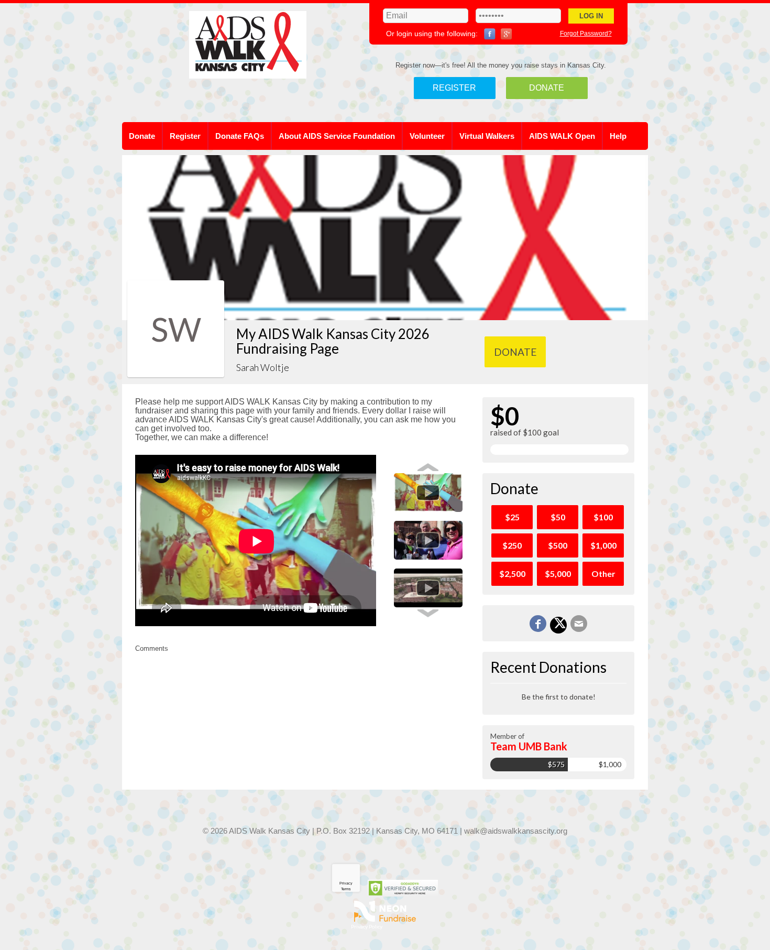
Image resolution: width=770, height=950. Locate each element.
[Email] (578, 623)
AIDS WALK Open (562, 136)
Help (618, 136)
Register (454, 87)
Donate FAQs (239, 136)
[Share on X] (558, 625)
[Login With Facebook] (490, 34)
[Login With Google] (506, 34)
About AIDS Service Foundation (337, 136)
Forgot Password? (586, 33)
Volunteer (427, 136)
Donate (546, 87)
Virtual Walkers (486, 136)
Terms (346, 889)
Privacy (346, 883)
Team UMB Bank (528, 746)
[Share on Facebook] (538, 623)
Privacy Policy (366, 926)
